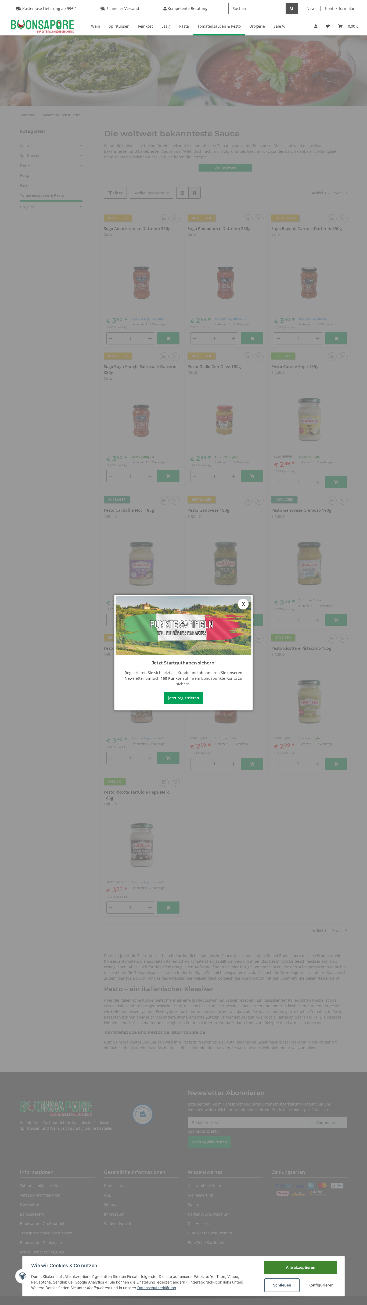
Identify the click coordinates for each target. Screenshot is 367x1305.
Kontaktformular (340, 8)
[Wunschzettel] (328, 26)
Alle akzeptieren (300, 1267)
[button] (316, 26)
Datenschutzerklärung (156, 1287)
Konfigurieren (321, 1285)
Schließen (282, 1285)
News (311, 8)
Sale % (279, 26)
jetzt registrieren (183, 697)
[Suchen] (292, 8)
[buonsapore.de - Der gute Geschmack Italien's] (42, 26)
